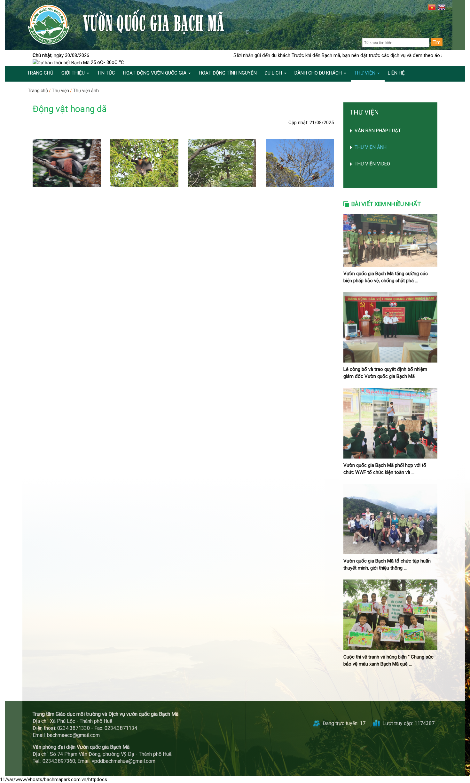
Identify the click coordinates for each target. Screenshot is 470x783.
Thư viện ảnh (86, 90)
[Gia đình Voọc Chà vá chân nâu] (144, 163)
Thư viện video (372, 164)
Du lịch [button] (274, 73)
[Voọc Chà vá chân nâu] (67, 163)
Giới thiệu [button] (73, 73)
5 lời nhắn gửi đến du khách (232, 55)
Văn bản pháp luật (378, 130)
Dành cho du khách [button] (318, 73)
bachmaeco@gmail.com (73, 735)
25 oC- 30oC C (107, 62)
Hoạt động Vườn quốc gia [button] (155, 73)
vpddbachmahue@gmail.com (123, 761)
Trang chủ (38, 90)
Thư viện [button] (365, 73)
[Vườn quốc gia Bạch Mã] (48, 24)
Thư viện (60, 90)
